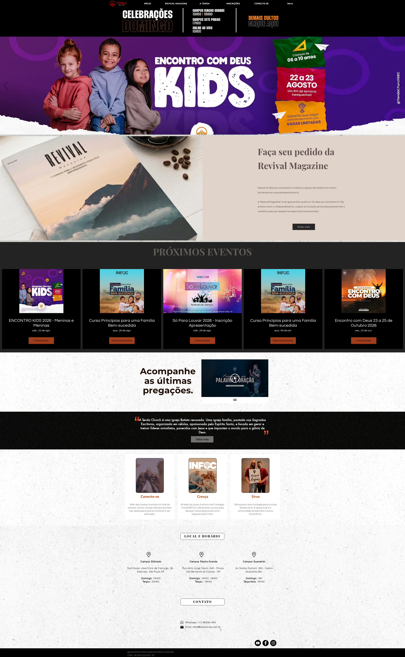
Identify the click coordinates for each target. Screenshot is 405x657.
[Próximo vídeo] (262, 378)
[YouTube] (258, 643)
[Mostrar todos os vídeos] (235, 400)
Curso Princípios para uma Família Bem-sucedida (122, 322)
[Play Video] (235, 378)
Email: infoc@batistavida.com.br (203, 626)
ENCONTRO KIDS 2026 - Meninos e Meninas (41, 322)
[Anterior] (6, 85)
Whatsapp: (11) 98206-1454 (200, 622)
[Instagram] (273, 643)
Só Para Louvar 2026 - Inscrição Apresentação (202, 322)
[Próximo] (399, 85)
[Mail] (182, 627)
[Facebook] (265, 643)
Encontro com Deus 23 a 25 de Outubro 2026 (363, 322)
